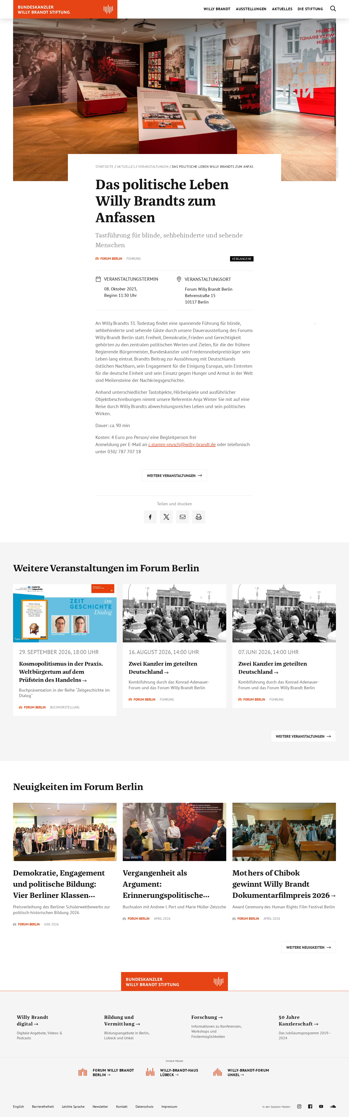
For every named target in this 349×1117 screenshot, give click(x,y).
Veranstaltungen (153, 166)
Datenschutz (144, 1106)
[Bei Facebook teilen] (150, 516)
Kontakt (121, 1106)
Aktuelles (126, 166)
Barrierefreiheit (43, 1106)
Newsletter (100, 1106)
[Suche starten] (329, 9)
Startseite (104, 166)
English (18, 1106)
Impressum (169, 1106)
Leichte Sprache (73, 1106)
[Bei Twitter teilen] (166, 516)
